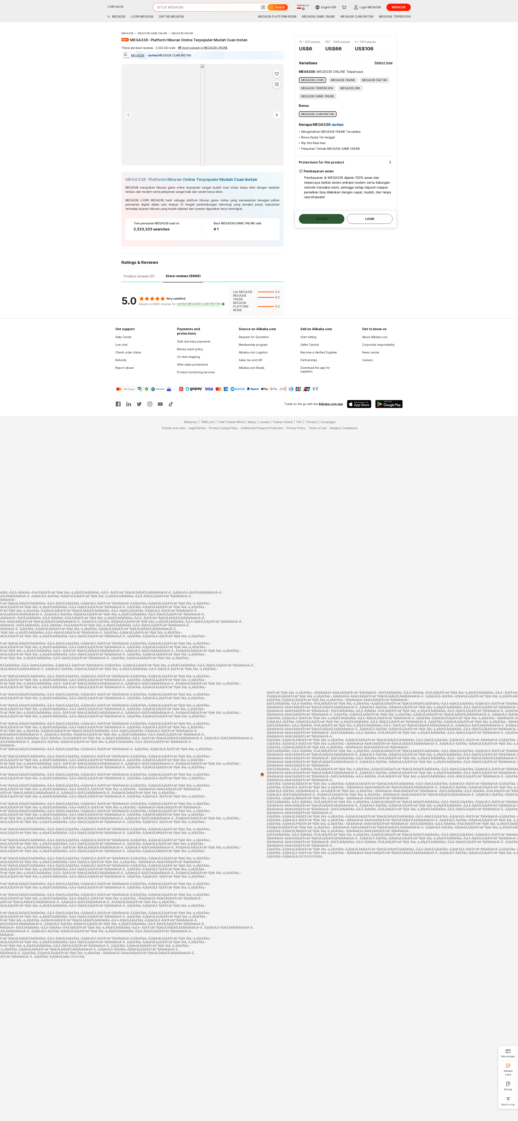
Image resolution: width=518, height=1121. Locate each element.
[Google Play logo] (115, 6)
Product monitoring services (196, 372)
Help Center (123, 337)
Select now (384, 63)
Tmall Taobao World (231, 422)
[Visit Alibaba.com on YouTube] (160, 404)
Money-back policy (190, 349)
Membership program (253, 344)
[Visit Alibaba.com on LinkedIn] (129, 404)
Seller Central (309, 344)
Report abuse (124, 367)
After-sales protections (192, 364)
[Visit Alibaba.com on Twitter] (139, 404)
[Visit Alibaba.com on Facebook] (118, 404)
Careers (367, 360)
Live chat (121, 344)
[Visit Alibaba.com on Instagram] (150, 404)
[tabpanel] (202, 301)
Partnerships (308, 360)
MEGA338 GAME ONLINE (152, 33)
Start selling (308, 337)
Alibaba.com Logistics (253, 352)
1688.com (207, 422)
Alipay (252, 422)
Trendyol (311, 422)
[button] (263, 7)
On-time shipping (188, 356)
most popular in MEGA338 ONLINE (203, 47)
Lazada (264, 422)
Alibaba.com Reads (251, 367)
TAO (299, 422)
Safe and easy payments (193, 341)
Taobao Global (283, 422)
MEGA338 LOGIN (137, 200)
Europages (328, 422)
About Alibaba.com (374, 337)
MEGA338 (127, 33)
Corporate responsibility (378, 344)
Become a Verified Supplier (318, 352)
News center (370, 352)
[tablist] (202, 275)
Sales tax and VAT (251, 360)
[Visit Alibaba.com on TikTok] (171, 404)
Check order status (128, 352)
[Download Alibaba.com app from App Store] (359, 404)
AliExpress (190, 422)
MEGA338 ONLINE (182, 33)
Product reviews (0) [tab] (139, 276)
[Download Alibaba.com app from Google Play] (389, 404)
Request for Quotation (254, 337)
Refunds (120, 360)
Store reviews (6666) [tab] (183, 276)
